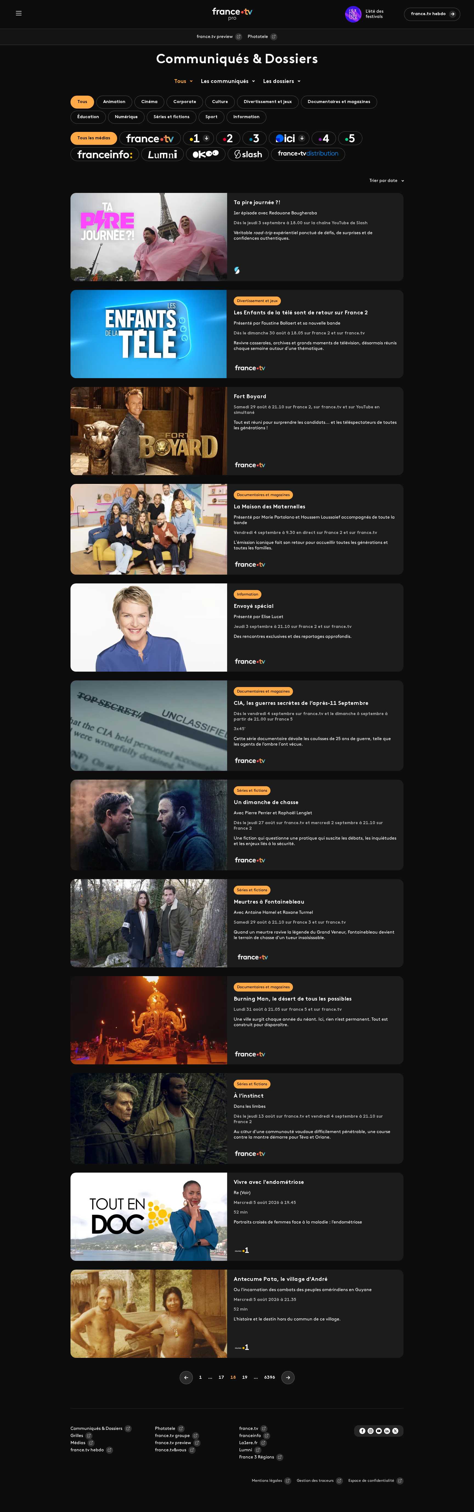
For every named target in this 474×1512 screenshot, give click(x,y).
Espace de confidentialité (371, 1481)
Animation (114, 102)
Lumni (245, 1450)
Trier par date (383, 181)
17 (222, 1377)
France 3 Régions (256, 1457)
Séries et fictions (172, 117)
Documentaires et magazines (339, 102)
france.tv (248, 1429)
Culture (220, 102)
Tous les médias (93, 138)
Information (246, 117)
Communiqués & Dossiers (96, 1429)
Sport (211, 117)
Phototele (258, 37)
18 (234, 1377)
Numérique (126, 117)
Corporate (184, 102)
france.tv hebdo (428, 14)
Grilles (76, 1436)
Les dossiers (278, 81)
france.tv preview (215, 37)
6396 (269, 1377)
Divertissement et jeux (268, 102)
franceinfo (250, 1436)
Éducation (88, 117)
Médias (77, 1443)
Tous (180, 81)
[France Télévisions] (232, 14)
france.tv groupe (172, 1436)
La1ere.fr (248, 1443)
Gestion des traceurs (315, 1481)
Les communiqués (225, 81)
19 (246, 1377)
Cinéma (149, 102)
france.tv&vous (170, 1450)
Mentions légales (267, 1481)
